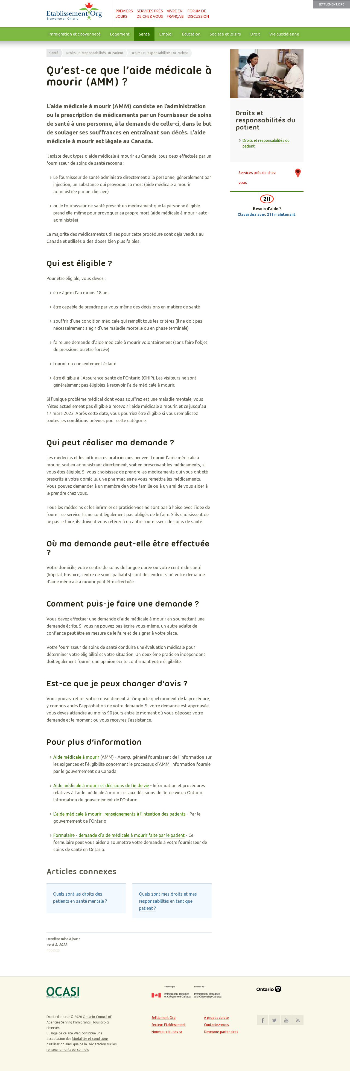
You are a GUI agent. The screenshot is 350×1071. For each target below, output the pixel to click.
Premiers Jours (124, 14)
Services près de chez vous (257, 175)
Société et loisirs (225, 34)
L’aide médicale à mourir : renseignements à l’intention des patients (119, 813)
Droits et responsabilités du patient (94, 53)
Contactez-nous (216, 1024)
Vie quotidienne (284, 34)
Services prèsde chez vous (150, 14)
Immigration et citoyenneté (74, 34)
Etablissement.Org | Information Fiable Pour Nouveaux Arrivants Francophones (76, 13)
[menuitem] (74, 34)
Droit (255, 34)
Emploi (166, 34)
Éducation (191, 34)
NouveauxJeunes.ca (166, 1032)
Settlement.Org (332, 4)
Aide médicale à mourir (76, 757)
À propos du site (216, 1017)
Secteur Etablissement (168, 1024)
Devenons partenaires (221, 1032)
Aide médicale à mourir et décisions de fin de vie (101, 785)
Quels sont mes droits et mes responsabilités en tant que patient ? (168, 901)
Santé (144, 34)
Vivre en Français (175, 14)
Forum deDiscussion (198, 14)
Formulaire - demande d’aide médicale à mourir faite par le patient (119, 835)
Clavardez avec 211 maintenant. (267, 214)
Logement (120, 34)
